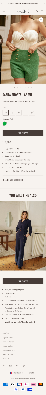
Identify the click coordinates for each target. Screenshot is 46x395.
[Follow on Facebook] (4, 365)
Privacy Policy (8, 342)
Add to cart (23, 133)
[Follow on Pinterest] (17, 365)
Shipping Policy (9, 350)
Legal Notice (8, 337)
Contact (6, 359)
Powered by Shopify (28, 378)
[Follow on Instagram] (10, 365)
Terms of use (8, 355)
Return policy (8, 346)
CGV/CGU (6, 333)
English (31, 373)
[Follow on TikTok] (23, 365)
